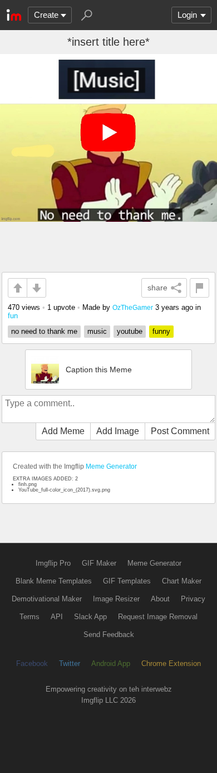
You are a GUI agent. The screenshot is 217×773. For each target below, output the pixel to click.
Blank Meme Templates (54, 581)
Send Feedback (108, 634)
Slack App (90, 616)
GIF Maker (99, 563)
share (157, 287)
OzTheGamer (132, 307)
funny (161, 331)
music (97, 331)
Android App (110, 663)
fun (13, 316)
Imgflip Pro (53, 563)
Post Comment (180, 431)
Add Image (117, 431)
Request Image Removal (158, 616)
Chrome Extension (171, 663)
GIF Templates (127, 581)
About (160, 599)
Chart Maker (181, 581)
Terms (29, 616)
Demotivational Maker (47, 599)
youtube (129, 331)
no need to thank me (44, 331)
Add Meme (63, 431)
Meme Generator (111, 466)
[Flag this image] (199, 288)
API (57, 616)
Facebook (32, 663)
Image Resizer (116, 599)
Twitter (69, 663)
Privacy (193, 599)
